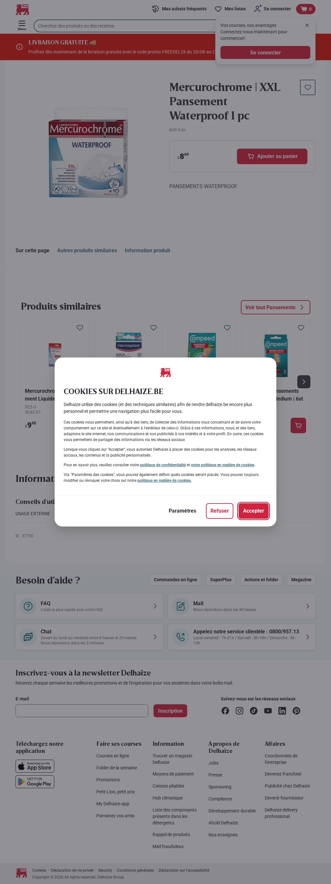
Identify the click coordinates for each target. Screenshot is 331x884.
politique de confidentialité (163, 465)
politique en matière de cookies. (164, 480)
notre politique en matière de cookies (222, 465)
